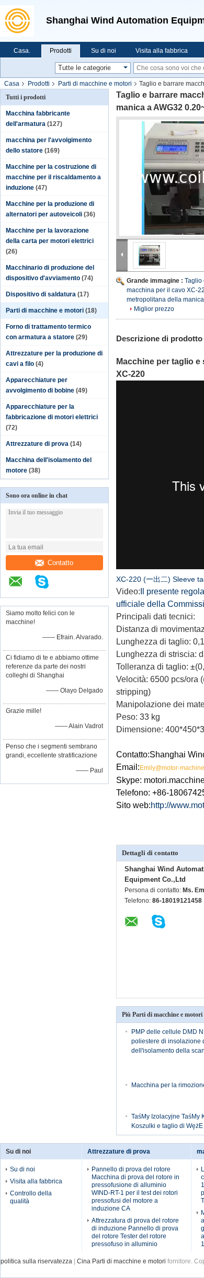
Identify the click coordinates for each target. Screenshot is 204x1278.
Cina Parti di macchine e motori (121, 1261)
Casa (11, 83)
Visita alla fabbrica (161, 50)
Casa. (22, 50)
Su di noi (103, 50)
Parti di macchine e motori (95, 83)
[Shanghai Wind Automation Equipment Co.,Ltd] (20, 21)
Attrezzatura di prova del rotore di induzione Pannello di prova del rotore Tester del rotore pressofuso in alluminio (135, 1232)
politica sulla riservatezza (36, 1261)
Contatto (60, 563)
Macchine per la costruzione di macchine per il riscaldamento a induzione (53, 177)
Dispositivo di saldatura (41, 294)
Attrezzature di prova (37, 443)
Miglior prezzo (154, 309)
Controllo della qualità (31, 1197)
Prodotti (61, 50)
